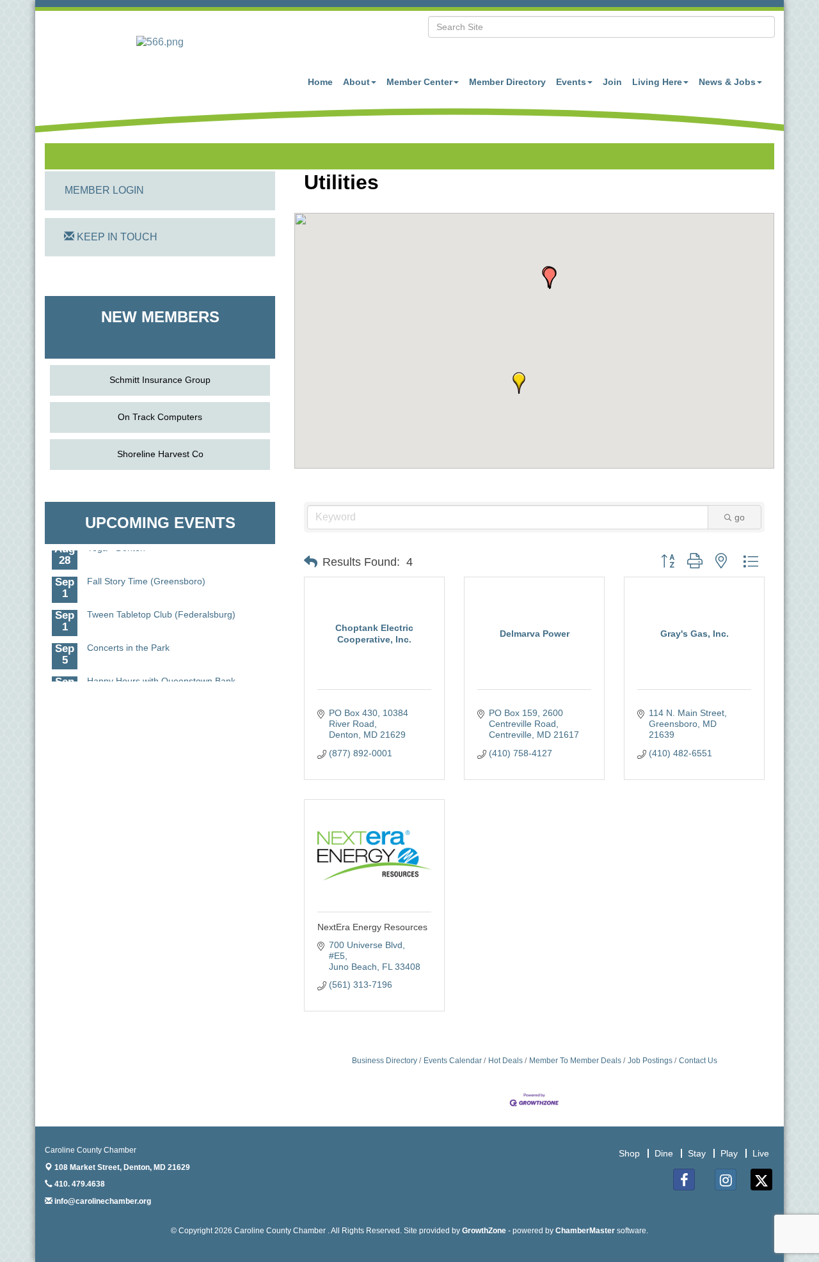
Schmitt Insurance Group (160, 380)
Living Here (657, 82)
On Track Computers (160, 417)
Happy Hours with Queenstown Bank (161, 672)
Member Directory (507, 82)
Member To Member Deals (575, 1060)
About (356, 82)
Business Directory (384, 1060)
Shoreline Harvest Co (160, 454)
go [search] (740, 517)
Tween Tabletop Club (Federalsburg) (161, 605)
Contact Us (698, 1060)
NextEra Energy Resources (372, 927)
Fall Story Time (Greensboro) (146, 572)
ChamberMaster (585, 1230)
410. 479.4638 (78, 1184)
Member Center (419, 82)
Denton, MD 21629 (122, 1167)
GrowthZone (484, 1230)
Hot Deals (505, 1060)
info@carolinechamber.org (101, 1201)
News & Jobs (727, 82)
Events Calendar (453, 1060)
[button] (549, 278)
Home (320, 82)
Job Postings (650, 1060)
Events (571, 82)
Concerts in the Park (128, 639)
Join (612, 82)
